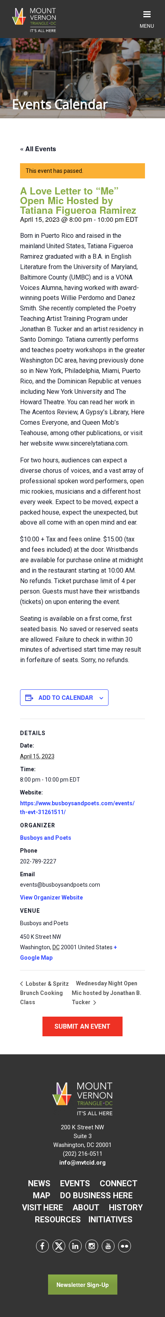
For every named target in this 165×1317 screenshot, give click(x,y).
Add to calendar (65, 697)
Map (41, 1195)
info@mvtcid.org (82, 1162)
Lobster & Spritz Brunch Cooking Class (44, 993)
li (75, 1246)
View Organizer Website (51, 897)
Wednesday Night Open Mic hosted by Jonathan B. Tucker (106, 992)
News (39, 1183)
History (126, 1208)
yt (108, 1246)
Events (75, 1183)
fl (125, 1246)
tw (59, 1246)
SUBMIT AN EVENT (82, 1026)
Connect (118, 1183)
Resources (58, 1220)
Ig (92, 1246)
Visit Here (42, 1208)
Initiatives (111, 1220)
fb (42, 1246)
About (85, 1208)
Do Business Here (96, 1195)
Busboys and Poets (45, 838)
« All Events (38, 148)
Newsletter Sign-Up (82, 1285)
